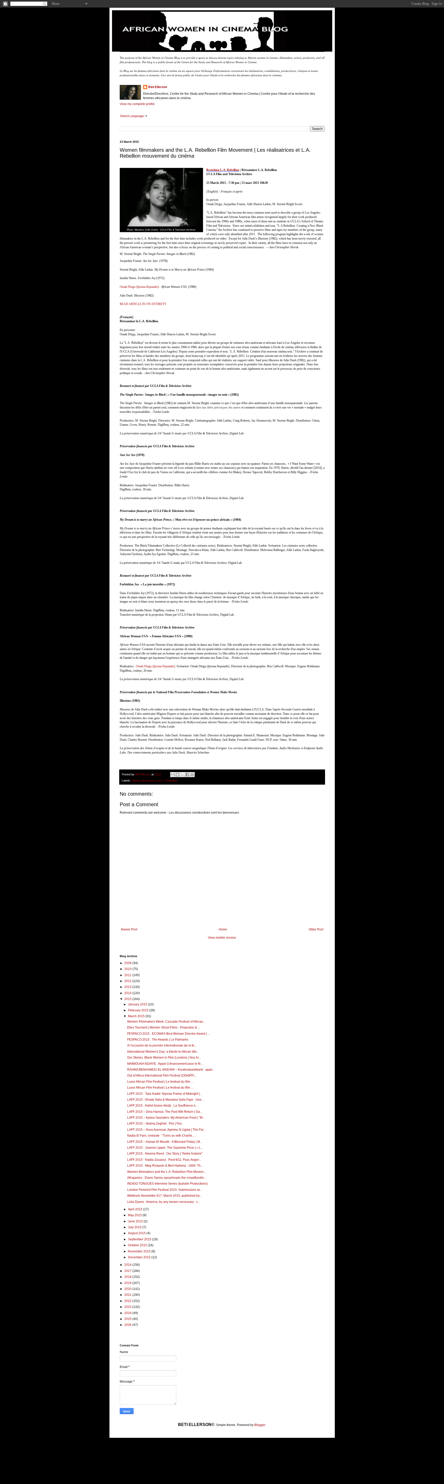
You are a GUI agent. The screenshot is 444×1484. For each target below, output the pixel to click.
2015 (128, 999)
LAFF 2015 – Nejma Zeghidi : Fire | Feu (154, 1123)
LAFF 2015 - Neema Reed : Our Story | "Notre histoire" (164, 1153)
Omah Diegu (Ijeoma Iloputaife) (139, 287)
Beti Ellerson (157, 87)
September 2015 (140, 1239)
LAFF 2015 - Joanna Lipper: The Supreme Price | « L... (165, 1147)
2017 (128, 1271)
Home (223, 929)
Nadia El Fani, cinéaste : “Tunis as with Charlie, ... (161, 1135)
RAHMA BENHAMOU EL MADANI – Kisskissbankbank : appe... (171, 1069)
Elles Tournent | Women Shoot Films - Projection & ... (163, 1027)
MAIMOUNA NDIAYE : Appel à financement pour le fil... (165, 1064)
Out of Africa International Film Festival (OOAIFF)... (162, 1075)
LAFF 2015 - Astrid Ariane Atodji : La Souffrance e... (162, 1105)
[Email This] (172, 774)
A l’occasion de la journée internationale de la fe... (162, 1045)
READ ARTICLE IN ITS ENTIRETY (143, 304)
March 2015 (136, 1016)
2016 (128, 1265)
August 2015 (137, 1233)
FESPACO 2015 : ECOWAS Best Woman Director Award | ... (168, 1033)
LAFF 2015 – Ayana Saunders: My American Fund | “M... (166, 1117)
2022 (128, 1301)
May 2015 (135, 1215)
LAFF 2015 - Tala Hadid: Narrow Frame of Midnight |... (164, 1094)
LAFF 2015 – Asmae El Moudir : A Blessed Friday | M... (164, 1142)
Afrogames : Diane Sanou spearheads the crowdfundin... (166, 1177)
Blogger (259, 1425)
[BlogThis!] (177, 774)
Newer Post (129, 929)
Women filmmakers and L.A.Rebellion (155, 780)
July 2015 (135, 1227)
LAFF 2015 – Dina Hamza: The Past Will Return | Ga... (164, 1112)
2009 (128, 963)
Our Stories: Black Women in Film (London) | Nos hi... (164, 1057)
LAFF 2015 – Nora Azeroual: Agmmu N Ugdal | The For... (166, 1129)
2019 (128, 1283)
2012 (128, 981)
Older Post (316, 929)
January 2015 (138, 1004)
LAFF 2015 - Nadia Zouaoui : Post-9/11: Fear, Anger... (164, 1160)
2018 (128, 1277)
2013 (128, 987)
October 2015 (138, 1245)
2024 (128, 1313)
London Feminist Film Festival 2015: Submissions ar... (164, 1190)
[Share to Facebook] (187, 774)
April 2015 (135, 1209)
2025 (128, 1319)
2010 (128, 969)
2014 (128, 993)
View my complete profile (137, 104)
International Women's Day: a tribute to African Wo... (163, 1051)
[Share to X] (182, 774)
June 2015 (136, 1221)
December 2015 (139, 1257)
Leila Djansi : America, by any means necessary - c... (163, 1202)
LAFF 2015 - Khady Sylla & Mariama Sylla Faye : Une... (165, 1099)
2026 (128, 1325)
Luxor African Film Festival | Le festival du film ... (160, 1081)
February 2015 (138, 1010)
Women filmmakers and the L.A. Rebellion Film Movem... (166, 1172)
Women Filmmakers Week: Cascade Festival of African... (166, 1021)
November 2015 (139, 1251)
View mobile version (222, 937)
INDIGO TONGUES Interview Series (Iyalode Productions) (167, 1183)
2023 (128, 1307)
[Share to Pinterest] (192, 774)
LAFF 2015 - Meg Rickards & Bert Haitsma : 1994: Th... (165, 1165)
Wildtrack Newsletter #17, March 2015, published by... (164, 1195)
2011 (128, 975)
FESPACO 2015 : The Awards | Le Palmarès (157, 1039)
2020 (128, 1289)
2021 (128, 1295)
